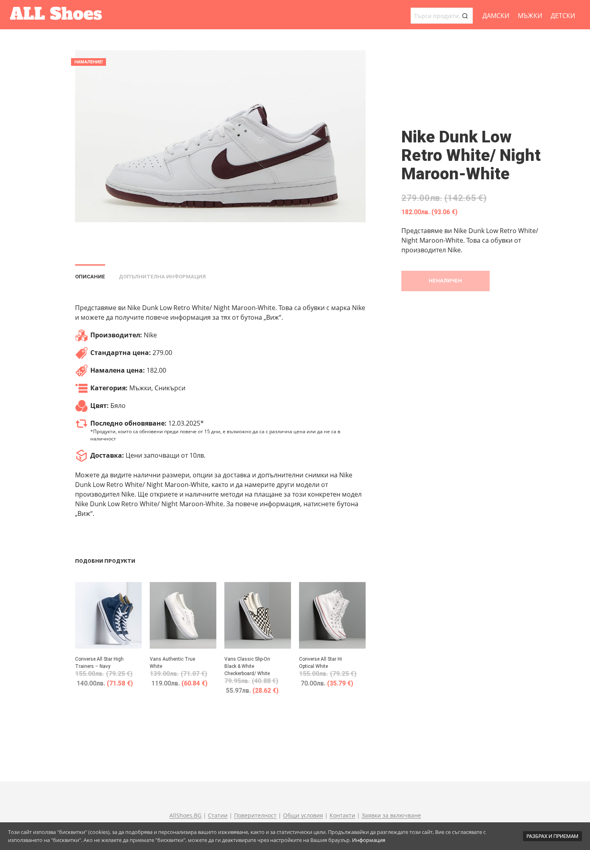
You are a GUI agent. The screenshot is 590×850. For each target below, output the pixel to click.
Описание (90, 277)
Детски (563, 15)
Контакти (342, 815)
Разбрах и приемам (552, 836)
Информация (368, 840)
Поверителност (255, 815)
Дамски (495, 15)
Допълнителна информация (162, 277)
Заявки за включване (391, 815)
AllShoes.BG (185, 815)
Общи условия (303, 815)
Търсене (465, 16)
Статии (218, 815)
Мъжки (530, 15)
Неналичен (445, 281)
